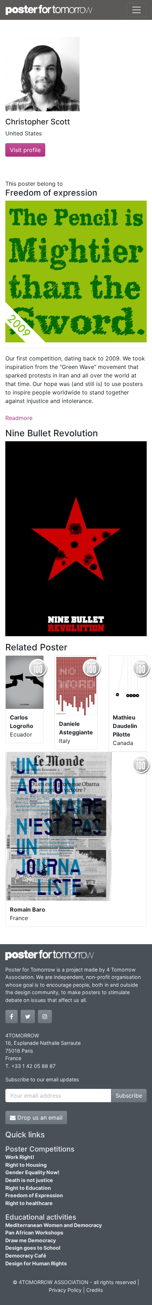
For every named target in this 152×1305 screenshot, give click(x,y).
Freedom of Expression (34, 1195)
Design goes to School (32, 1248)
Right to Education (28, 1188)
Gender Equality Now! (32, 1172)
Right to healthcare (29, 1203)
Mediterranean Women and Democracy (53, 1225)
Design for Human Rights (36, 1263)
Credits (94, 1290)
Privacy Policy (65, 1290)
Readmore (19, 417)
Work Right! (19, 1157)
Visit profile (25, 149)
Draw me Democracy (30, 1240)
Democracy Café (25, 1256)
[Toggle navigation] (136, 10)
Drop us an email (39, 1117)
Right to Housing (26, 1165)
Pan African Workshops (34, 1233)
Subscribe (129, 1095)
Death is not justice (29, 1180)
